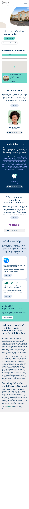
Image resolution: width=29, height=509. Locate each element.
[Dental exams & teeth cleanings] (14, 176)
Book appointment (8, 317)
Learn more (14, 105)
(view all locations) (10, 5)
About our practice (9, 38)
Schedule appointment (17, 55)
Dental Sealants (15, 161)
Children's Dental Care (11, 158)
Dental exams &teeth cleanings (14, 182)
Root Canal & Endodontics (8, 167)
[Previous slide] (3, 43)
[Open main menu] (25, 3)
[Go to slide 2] (8, 43)
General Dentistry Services (16, 164)
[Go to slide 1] (6, 43)
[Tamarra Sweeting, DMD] (14, 118)
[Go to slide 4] (17, 132)
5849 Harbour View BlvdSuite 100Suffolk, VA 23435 (17, 78)
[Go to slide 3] (10, 43)
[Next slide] (13, 43)
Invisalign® (14, 166)
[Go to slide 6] (19, 230)
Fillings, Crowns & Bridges (12, 163)
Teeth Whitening (9, 169)
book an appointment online (16, 408)
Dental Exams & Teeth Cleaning (14, 160)
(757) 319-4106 (12, 81)
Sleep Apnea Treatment (21, 167)
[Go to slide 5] (19, 132)
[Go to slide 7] (21, 230)
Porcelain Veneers (22, 166)
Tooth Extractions (19, 169)
